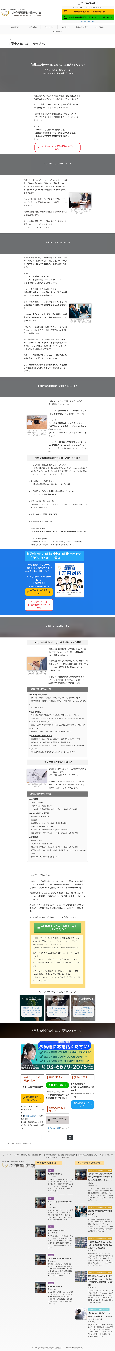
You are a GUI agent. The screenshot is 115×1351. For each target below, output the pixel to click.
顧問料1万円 (15, 27)
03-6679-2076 (89, 3)
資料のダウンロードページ (81, 1104)
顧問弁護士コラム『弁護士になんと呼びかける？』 (59, 928)
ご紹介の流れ (32, 27)
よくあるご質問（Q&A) (88, 21)
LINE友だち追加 (57, 1085)
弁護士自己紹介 (99, 27)
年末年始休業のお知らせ (56, 1230)
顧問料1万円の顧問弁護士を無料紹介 (13, 1161)
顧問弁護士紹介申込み (38, 592)
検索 (70, 1137)
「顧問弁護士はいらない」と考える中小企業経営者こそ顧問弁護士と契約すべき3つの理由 (100, 1245)
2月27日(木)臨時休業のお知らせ (59, 1258)
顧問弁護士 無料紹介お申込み (32, 1098)
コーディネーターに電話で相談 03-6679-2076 (57, 147)
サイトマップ (7, 1155)
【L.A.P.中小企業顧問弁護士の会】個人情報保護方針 (59, 1155)
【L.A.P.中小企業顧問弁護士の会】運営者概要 (27, 1155)
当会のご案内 (49, 27)
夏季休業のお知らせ (55, 1174)
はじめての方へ (57, 32)
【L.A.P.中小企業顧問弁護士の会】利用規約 (91, 1155)
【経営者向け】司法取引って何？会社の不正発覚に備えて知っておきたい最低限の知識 (100, 1316)
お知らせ (54, 1157)
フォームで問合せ (57, 1120)
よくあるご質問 (54, 1128)
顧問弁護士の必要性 (82, 27)
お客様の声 (66, 27)
